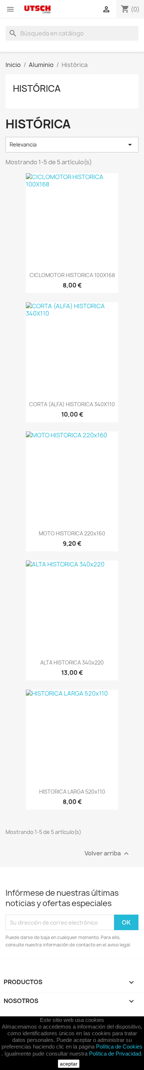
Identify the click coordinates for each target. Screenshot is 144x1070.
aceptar (69, 1064)
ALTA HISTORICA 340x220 (72, 662)
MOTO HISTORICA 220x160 (72, 533)
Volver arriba (108, 853)
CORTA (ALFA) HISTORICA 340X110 (72, 404)
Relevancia (72, 144)
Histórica (37, 88)
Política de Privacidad (115, 1053)
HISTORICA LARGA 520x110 (72, 791)
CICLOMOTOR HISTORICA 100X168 (72, 275)
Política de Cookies (119, 1046)
